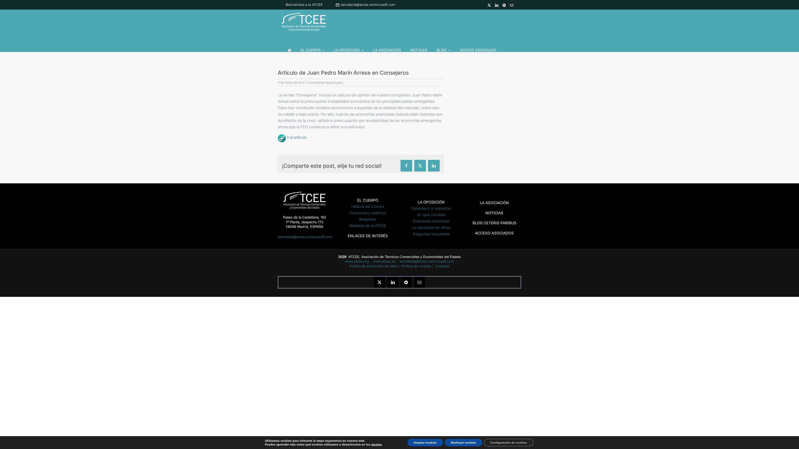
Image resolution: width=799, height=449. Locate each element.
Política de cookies (416, 266)
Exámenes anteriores (431, 221)
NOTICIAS (494, 213)
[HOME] (289, 50)
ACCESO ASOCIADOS (494, 233)
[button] (289, 76)
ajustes (376, 444)
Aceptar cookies (425, 442)
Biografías (367, 219)
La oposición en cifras (431, 227)
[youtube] (406, 282)
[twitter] (379, 282)
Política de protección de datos (373, 266)
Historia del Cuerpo (367, 206)
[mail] (419, 282)
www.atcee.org (357, 261)
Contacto (442, 266)
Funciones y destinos (367, 213)
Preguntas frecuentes (431, 234)
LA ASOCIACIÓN (494, 203)
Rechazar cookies (463, 442)
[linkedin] (392, 282)
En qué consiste (431, 215)
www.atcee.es (384, 261)
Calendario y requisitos (431, 208)
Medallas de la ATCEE (367, 225)
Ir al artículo (297, 137)
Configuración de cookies (508, 442)
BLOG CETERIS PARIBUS (494, 223)
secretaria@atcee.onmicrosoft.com (367, 4)
